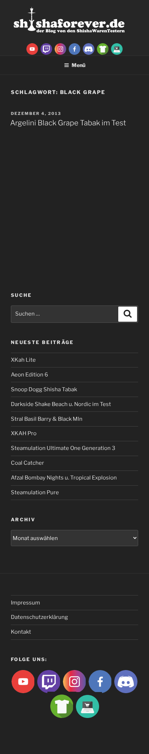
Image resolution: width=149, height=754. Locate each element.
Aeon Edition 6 (29, 374)
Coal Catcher (27, 463)
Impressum (25, 602)
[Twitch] (46, 48)
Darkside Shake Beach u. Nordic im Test (61, 404)
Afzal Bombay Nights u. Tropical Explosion (64, 477)
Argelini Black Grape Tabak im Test (68, 123)
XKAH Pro (24, 433)
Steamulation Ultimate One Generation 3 (63, 448)
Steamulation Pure (35, 492)
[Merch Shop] (102, 48)
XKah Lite (23, 360)
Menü (78, 65)
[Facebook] (74, 48)
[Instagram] (60, 48)
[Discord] (88, 48)
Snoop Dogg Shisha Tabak (44, 389)
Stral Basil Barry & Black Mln (46, 419)
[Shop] (116, 48)
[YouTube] (32, 48)
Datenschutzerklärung (39, 617)
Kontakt (21, 632)
